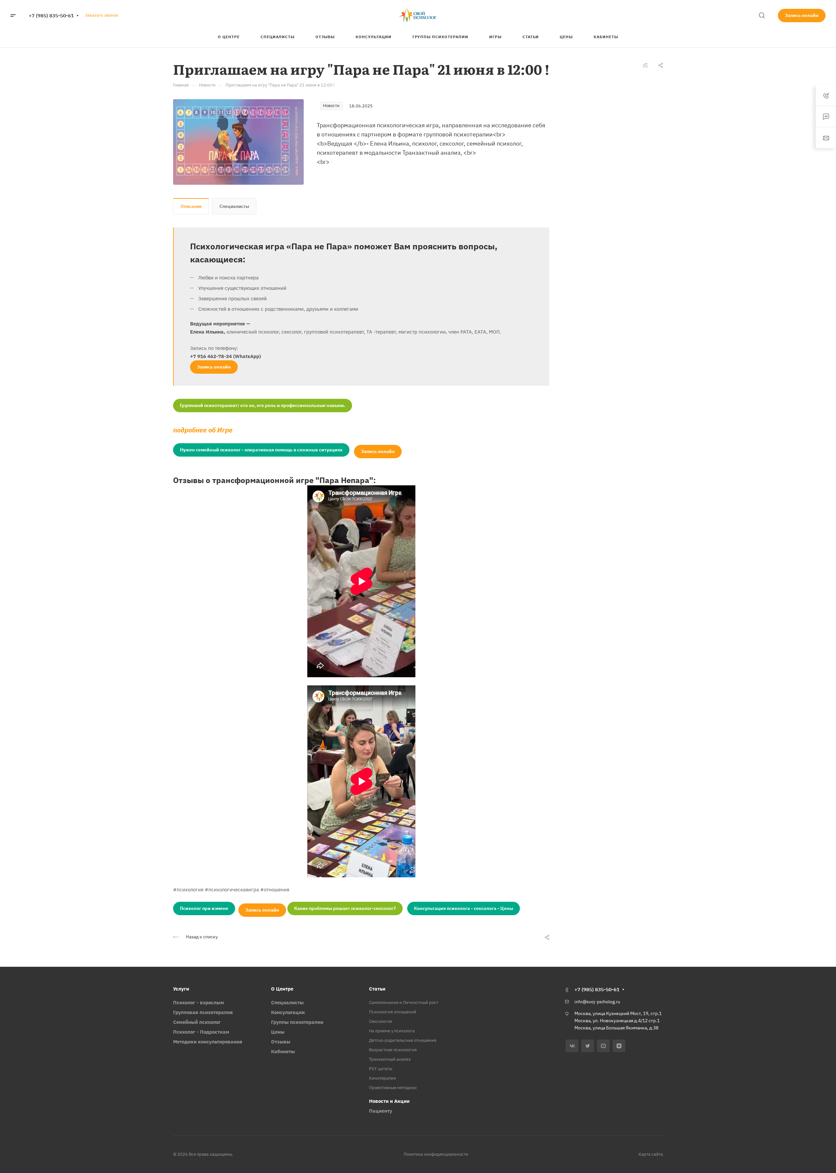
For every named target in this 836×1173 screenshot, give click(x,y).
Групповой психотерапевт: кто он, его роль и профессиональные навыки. (262, 405)
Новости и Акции (389, 1101)
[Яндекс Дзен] (619, 1046)
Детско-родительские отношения (402, 1040)
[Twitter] (587, 1046)
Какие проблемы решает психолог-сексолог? (345, 908)
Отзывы (280, 1042)
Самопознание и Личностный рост (403, 1002)
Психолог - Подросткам (201, 1032)
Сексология (380, 1021)
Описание (191, 206)
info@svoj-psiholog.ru (597, 1002)
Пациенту (380, 1111)
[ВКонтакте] (572, 1046)
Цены (277, 1032)
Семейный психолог (197, 1022)
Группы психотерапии (297, 1022)
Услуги (181, 989)
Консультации (288, 1012)
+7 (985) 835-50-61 (51, 15)
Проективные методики (393, 1087)
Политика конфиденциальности (436, 1154)
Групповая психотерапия (203, 1012)
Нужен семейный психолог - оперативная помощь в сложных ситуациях (261, 450)
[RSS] (645, 65)
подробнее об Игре (203, 430)
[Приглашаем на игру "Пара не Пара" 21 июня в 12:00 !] (238, 141)
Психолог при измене (204, 908)
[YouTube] (603, 1046)
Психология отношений (392, 1012)
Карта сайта (650, 1154)
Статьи (377, 989)
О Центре (282, 989)
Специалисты (234, 206)
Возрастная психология (393, 1050)
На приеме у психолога (392, 1031)
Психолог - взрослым (198, 1002)
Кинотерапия (382, 1078)
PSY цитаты (380, 1068)
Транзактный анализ (390, 1059)
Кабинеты (283, 1051)
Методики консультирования (207, 1042)
